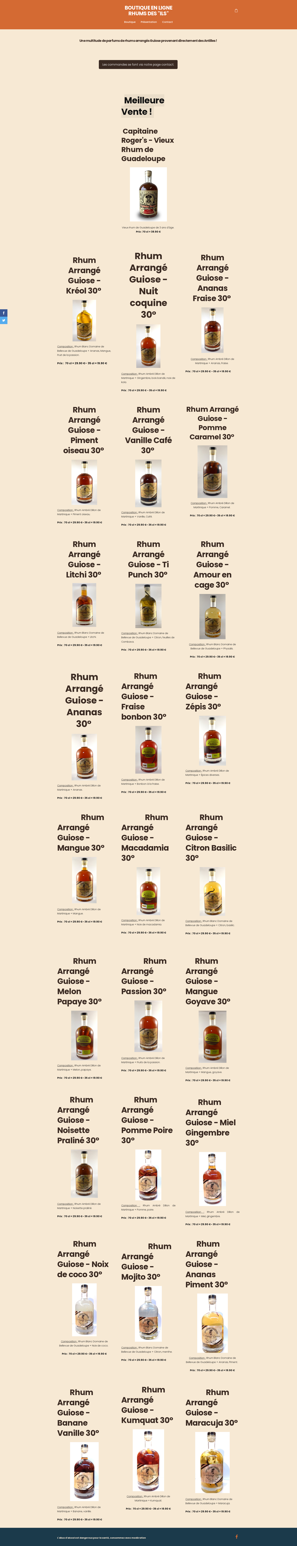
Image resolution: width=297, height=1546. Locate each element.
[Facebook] (237, 1536)
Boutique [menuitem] (130, 22)
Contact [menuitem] (167, 22)
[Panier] (236, 10)
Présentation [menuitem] (149, 22)
